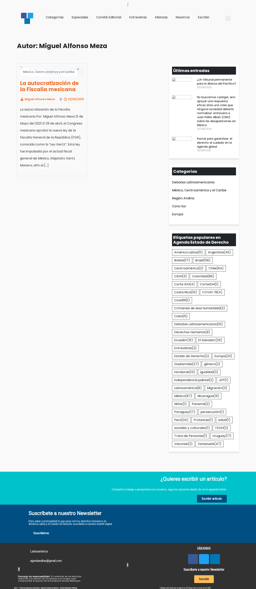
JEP (223, 380)
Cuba (181, 316)
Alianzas (161, 17)
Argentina (219, 252)
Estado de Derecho (191, 356)
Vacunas (183, 444)
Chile (216, 268)
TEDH (221, 428)
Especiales (80, 17)
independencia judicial (194, 380)
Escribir (203, 17)
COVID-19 (212, 292)
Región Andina (183, 198)
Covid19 (182, 300)
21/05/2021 (75, 99)
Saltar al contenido (17, 3)
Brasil (203, 260)
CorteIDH (209, 284)
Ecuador (183, 340)
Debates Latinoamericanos (193, 182)
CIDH (180, 276)
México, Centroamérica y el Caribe (199, 190)
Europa (177, 214)
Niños (180, 404)
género (212, 364)
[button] (228, 18)
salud (224, 420)
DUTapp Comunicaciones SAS (198, 588)
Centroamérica (188, 268)
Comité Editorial (108, 17)
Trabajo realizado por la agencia (173, 588)
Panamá (201, 404)
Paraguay (184, 412)
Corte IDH (184, 284)
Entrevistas (138, 17)
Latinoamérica (188, 388)
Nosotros (183, 17)
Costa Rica (185, 292)
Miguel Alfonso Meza (39, 99)
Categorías (55, 17)
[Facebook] (24, 15)
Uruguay (221, 436)
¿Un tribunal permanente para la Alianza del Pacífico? (216, 82)
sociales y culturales (192, 428)
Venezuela (209, 444)
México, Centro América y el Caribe (48, 72)
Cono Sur (179, 206)
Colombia (203, 276)
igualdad (209, 372)
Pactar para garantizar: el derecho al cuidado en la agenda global (214, 143)
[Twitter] (30, 15)
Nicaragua (208, 396)
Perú (181, 420)
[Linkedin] (27, 21)
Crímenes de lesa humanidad (199, 308)
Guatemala (186, 364)
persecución (212, 412)
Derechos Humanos (192, 332)
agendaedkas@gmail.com (46, 561)
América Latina (188, 252)
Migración (217, 388)
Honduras (184, 372)
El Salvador (210, 340)
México (183, 396)
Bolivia (182, 260)
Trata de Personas (190, 436)
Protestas (203, 420)
